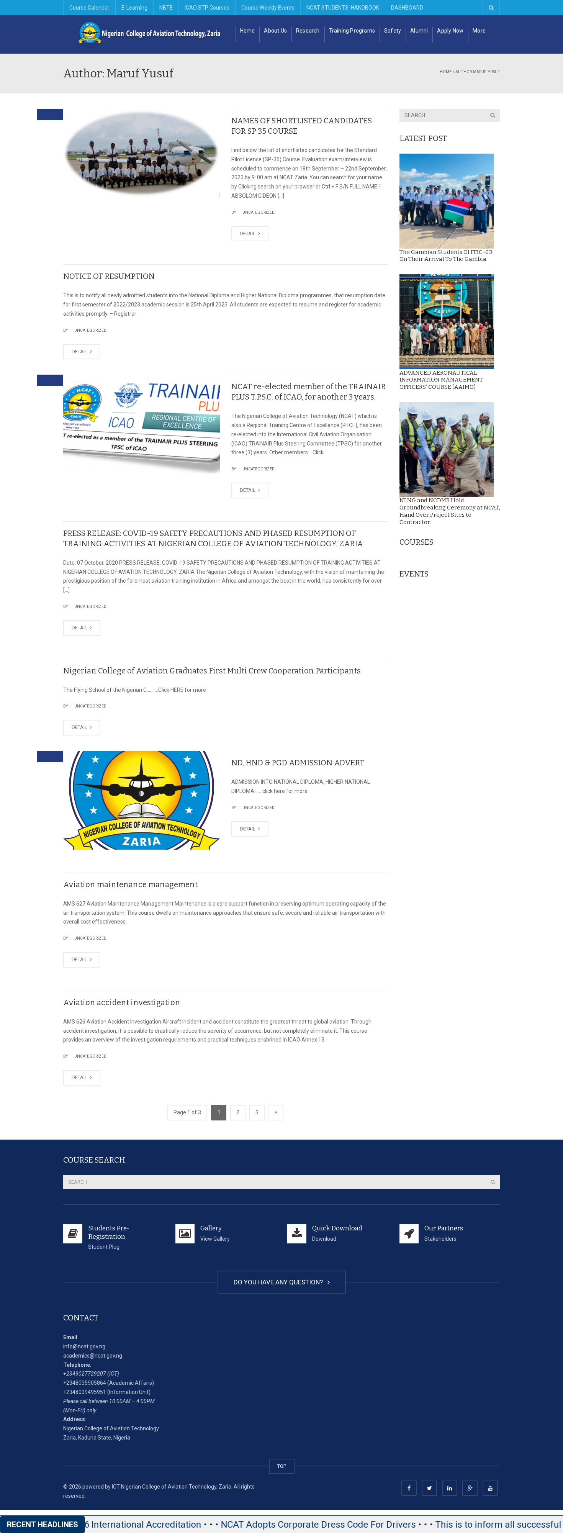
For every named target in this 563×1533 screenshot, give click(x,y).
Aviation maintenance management (130, 884)
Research (308, 31)
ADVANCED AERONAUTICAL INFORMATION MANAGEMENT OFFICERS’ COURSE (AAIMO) (441, 380)
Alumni (419, 31)
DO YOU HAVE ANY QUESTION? (280, 1282)
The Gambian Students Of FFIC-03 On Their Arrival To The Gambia (445, 256)
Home (247, 31)
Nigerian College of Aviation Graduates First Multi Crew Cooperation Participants (212, 670)
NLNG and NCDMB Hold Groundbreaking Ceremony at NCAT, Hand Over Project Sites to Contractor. (449, 511)
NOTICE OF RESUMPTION (109, 276)
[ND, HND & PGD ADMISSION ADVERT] (141, 800)
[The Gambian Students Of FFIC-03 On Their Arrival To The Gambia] (446, 201)
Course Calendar (89, 8)
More (479, 31)
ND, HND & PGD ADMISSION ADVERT (297, 762)
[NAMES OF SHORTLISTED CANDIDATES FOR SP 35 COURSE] (141, 153)
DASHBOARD (407, 8)
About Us (275, 31)
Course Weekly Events (268, 8)
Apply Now (450, 31)
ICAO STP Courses (207, 8)
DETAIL (248, 233)
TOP (281, 1466)
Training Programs (352, 31)
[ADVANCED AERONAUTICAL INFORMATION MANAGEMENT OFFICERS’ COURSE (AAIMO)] (446, 321)
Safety (392, 31)
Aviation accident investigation (121, 1002)
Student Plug (103, 1247)
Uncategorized (258, 212)
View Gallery (215, 1239)
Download (324, 1239)
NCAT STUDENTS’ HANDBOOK (342, 8)
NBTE (166, 8)
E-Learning (134, 8)
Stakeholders (440, 1239)
